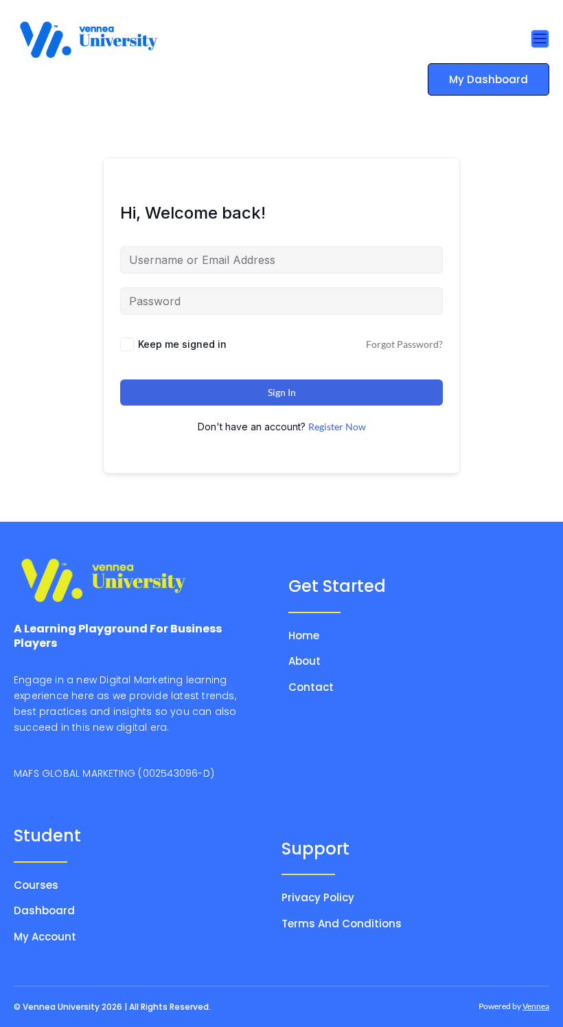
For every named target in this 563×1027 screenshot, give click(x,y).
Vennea (535, 1006)
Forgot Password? (404, 344)
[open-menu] (540, 39)
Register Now (337, 426)
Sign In (282, 392)
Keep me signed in (182, 344)
